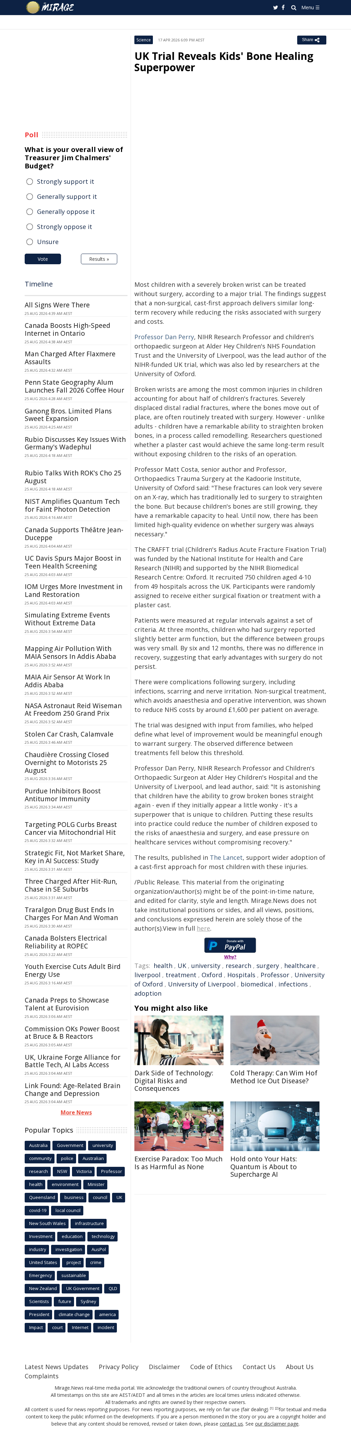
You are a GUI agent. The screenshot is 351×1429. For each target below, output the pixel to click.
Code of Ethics (211, 1367)
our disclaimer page (277, 1423)
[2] (277, 1408)
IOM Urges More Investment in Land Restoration (73, 590)
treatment (181, 975)
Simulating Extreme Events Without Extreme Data (67, 619)
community (40, 1158)
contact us (231, 1423)
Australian (93, 1158)
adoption (147, 993)
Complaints (42, 1376)
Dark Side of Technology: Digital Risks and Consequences (173, 1081)
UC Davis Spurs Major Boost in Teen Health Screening (73, 562)
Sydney (88, 1301)
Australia (38, 1145)
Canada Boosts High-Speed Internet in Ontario (67, 329)
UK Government (82, 1288)
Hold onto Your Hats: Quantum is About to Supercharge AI (263, 1166)
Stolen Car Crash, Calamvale (69, 734)
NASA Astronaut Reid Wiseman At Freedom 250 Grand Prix (73, 709)
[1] (272, 1408)
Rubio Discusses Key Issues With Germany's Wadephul (75, 443)
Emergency (40, 1275)
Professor (275, 975)
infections (293, 984)
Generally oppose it (66, 211)
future (64, 1301)
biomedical (257, 984)
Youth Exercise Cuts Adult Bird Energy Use (73, 970)
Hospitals (241, 975)
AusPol (99, 1249)
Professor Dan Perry (164, 337)
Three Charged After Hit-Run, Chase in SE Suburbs (71, 885)
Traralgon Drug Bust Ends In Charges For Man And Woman (71, 913)
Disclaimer (164, 1367)
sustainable (73, 1275)
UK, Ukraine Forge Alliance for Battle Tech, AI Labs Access (72, 1061)
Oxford (212, 975)
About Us (300, 1367)
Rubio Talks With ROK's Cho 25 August (73, 477)
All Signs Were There (57, 305)
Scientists (39, 1301)
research (238, 965)
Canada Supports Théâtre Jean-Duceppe (74, 533)
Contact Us (259, 1367)
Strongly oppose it (64, 226)
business (74, 1197)
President (39, 1314)
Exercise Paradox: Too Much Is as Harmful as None (178, 1162)
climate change (74, 1314)
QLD (113, 1288)
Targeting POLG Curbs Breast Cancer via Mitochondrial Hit (71, 828)
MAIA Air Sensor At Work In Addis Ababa (67, 681)
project (73, 1262)
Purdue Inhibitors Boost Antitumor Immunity (63, 795)
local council (68, 1210)
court (57, 1327)
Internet (80, 1327)
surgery (267, 965)
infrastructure (89, 1223)
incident (106, 1327)
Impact (36, 1327)
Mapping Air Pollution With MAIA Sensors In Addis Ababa (70, 652)
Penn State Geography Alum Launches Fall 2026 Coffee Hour (74, 386)
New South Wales (47, 1223)
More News (76, 1112)
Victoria (84, 1171)
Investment (40, 1236)
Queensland (42, 1197)
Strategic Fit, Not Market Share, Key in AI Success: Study (75, 857)
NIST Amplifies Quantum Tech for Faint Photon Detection (72, 505)
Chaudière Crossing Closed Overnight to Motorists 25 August (67, 762)
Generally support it (67, 196)
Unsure (48, 242)
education (72, 1236)
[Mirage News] (53, 7)
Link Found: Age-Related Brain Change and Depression (72, 1089)
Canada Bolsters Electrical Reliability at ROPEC (66, 942)
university (205, 965)
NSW (62, 1171)
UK (182, 965)
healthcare (300, 965)
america (107, 1314)
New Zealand (43, 1288)
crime (95, 1262)
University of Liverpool (201, 984)
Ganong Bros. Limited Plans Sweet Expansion (68, 415)
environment (65, 1184)
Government (70, 1145)
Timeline (39, 284)
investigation (69, 1249)
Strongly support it (65, 181)
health (163, 965)
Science (143, 40)
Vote (43, 259)
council (100, 1197)
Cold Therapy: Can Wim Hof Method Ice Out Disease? (273, 1077)
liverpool (147, 975)
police (67, 1158)
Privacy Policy (118, 1367)
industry (37, 1249)
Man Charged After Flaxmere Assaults (70, 357)
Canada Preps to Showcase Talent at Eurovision (67, 1004)
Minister (96, 1184)
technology (103, 1236)
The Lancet (226, 857)
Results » (99, 259)
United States (43, 1262)
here (203, 928)
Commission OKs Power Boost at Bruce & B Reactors (72, 1032)
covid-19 (37, 1210)
